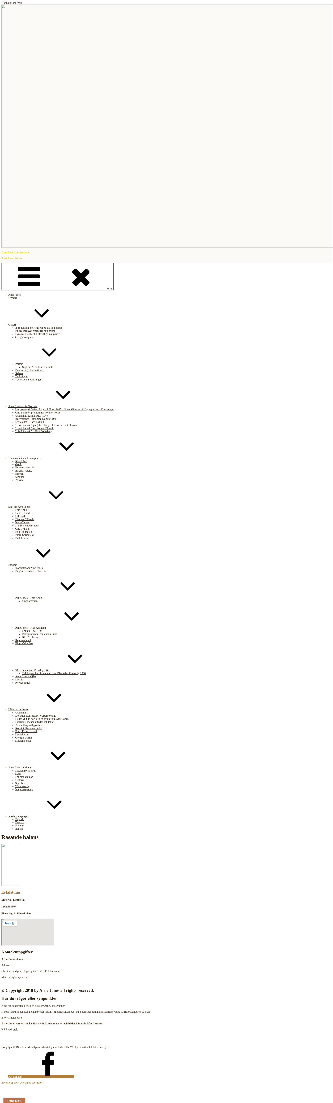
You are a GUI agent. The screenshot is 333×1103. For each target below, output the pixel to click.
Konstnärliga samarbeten (28, 728)
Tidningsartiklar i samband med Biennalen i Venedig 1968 (54, 673)
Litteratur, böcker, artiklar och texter (34, 721)
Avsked (19, 479)
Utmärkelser (22, 734)
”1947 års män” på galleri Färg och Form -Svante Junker (46, 425)
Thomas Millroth (24, 519)
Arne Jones (14, 294)
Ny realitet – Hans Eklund (29, 421)
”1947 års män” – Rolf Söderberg (33, 431)
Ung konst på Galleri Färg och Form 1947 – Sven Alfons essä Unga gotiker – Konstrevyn (64, 409)
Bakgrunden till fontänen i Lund (39, 633)
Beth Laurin (21, 538)
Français (19, 825)
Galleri (12, 324)
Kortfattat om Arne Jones (29, 567)
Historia (19, 779)
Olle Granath (22, 528)
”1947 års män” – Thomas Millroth (34, 428)
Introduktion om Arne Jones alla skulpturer (38, 327)
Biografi (12, 564)
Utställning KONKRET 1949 (31, 415)
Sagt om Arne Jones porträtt (37, 367)
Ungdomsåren (30, 600)
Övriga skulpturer (25, 337)
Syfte (18, 773)
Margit (19, 679)
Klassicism (21, 461)
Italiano (19, 828)
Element (19, 473)
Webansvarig (22, 786)
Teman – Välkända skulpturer (24, 458)
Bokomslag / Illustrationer (29, 370)
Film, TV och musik (26, 731)
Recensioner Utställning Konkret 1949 (36, 418)
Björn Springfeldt (24, 534)
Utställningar (22, 712)
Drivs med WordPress (32, 1082)
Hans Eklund (22, 513)
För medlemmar (24, 776)
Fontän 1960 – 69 (32, 630)
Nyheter (12, 297)
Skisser (19, 373)
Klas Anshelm (30, 637)
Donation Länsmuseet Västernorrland (35, 715)
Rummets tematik (24, 467)
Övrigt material (23, 737)
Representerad (23, 640)
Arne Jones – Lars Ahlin (28, 597)
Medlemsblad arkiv (25, 770)
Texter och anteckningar (28, 379)
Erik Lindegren (23, 531)
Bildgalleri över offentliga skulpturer (35, 330)
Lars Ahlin (21, 509)
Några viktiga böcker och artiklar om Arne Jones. (42, 718)
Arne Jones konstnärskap (15, 252)
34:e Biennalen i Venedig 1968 (32, 670)
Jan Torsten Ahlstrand (27, 525)
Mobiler (19, 476)
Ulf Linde (20, 516)
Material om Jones (18, 709)
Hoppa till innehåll (11, 2)
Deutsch (19, 822)
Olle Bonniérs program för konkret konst (37, 412)
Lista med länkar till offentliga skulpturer (37, 333)
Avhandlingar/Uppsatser (28, 725)
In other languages (18, 816)
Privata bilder (22, 682)
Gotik (18, 464)
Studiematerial (23, 740)
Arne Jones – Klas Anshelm (30, 627)
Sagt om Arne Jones (19, 506)
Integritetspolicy (24, 789)
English (19, 819)
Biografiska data (24, 643)
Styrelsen (20, 783)
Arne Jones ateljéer (25, 676)
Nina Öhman (22, 522)
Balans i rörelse (23, 470)
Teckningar (21, 376)
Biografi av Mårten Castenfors (31, 571)
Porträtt (19, 363)
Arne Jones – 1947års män (22, 406)
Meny (109, 288)
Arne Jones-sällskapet (20, 767)
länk (15, 1029)
